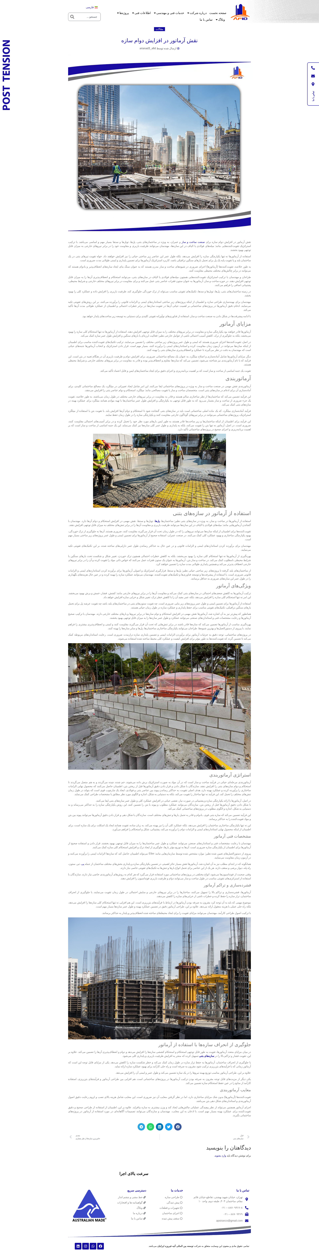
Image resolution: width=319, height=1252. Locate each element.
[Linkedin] (78, 1246)
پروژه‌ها (124, 13)
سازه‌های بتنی (206, 1056)
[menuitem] (91, 7)
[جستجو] (72, 17)
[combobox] (88, 17)
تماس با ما (206, 19)
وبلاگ (221, 19)
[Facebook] (100, 1246)
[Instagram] (85, 1246)
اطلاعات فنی (143, 13)
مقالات (159, 29)
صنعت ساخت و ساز (193, 242)
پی (82, 864)
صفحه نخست (217, 13)
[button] (178, 1127)
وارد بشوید (220, 1155)
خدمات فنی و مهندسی (170, 13)
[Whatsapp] (93, 1246)
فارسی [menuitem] (90, 7)
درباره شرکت (198, 13)
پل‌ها (157, 521)
